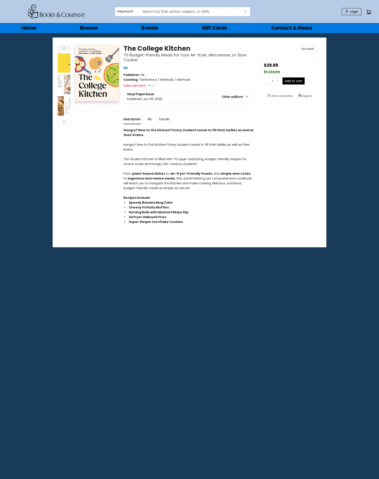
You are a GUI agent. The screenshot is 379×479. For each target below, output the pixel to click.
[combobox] (127, 11)
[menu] (189, 28)
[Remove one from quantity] (267, 81)
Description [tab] (132, 119)
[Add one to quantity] (278, 81)
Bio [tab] (150, 119)
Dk (125, 68)
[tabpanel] (188, 183)
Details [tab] (164, 119)
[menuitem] (29, 28)
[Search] (245, 11)
